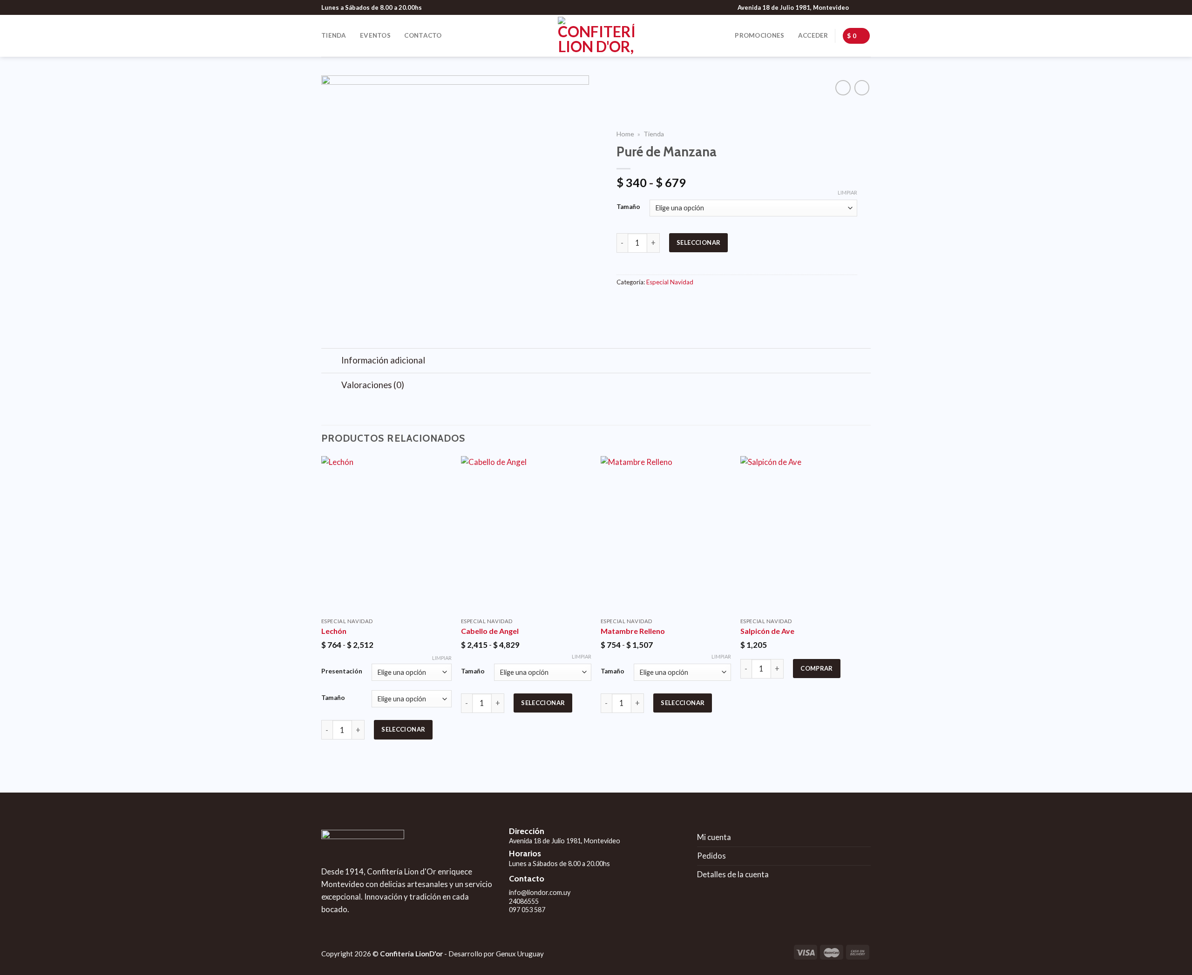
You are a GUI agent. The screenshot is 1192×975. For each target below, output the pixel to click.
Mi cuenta (714, 837)
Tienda (333, 35)
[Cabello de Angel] (526, 534)
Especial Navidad (669, 282)
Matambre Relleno (633, 630)
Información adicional (383, 360)
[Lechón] (386, 534)
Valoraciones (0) (372, 385)
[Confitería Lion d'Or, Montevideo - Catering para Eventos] (596, 36)
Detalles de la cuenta (733, 874)
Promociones (759, 35)
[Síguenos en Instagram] (866, 7)
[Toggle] (330, 361)
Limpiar (847, 192)
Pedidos (711, 856)
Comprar (816, 668)
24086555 (524, 901)
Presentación (341, 671)
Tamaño (628, 206)
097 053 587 (527, 910)
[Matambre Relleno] (666, 534)
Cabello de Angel (490, 630)
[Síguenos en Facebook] (857, 7)
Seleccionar (698, 242)
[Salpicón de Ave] (805, 534)
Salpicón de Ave (767, 630)
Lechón (333, 630)
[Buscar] (459, 36)
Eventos (375, 35)
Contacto (422, 35)
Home (625, 134)
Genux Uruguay (520, 953)
